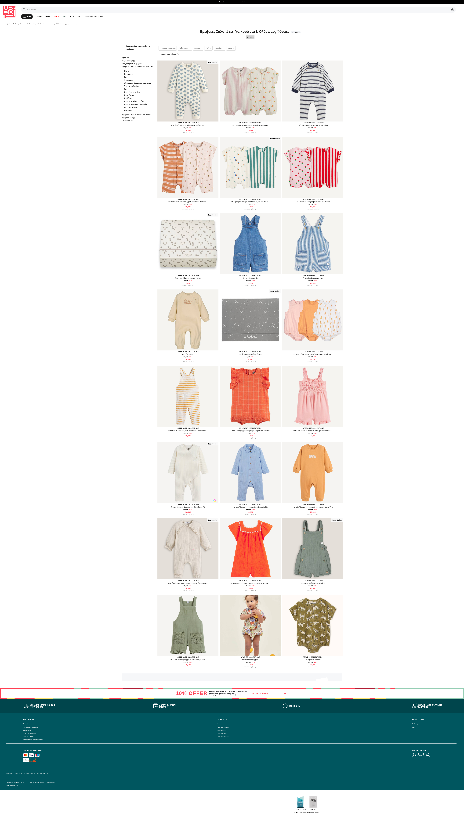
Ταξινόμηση (183, 48)
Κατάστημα (415, 724)
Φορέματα (128, 80)
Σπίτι (39, 17)
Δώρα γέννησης (128, 60)
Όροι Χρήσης (27, 730)
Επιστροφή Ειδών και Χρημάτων (33, 739)
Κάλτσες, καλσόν (131, 107)
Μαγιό (126, 71)
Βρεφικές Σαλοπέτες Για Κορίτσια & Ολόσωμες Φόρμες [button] (245, 31)
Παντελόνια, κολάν (132, 92)
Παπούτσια (129, 95)
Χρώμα (197, 48)
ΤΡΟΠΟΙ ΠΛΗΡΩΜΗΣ (42, 773)
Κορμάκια (128, 74)
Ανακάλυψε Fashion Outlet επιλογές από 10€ (232, 2)
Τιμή (207, 48)
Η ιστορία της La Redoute (30, 727)
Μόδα (47, 17)
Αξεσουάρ (128, 110)
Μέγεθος (218, 48)
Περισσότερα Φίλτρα (168, 54)
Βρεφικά (125, 57)
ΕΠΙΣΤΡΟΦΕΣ (9, 773)
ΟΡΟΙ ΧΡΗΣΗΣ (18, 773)
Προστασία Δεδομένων (30, 733)
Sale (64, 17)
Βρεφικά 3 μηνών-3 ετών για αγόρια (137, 114)
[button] (24, 9)
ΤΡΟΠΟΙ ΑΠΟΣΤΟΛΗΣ (29, 773)
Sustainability (222, 730)
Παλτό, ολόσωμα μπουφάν (135, 104)
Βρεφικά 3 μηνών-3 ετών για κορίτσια (138, 47)
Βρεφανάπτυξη (128, 117)
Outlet (56, 17)
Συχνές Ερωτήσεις (223, 727)
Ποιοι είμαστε (27, 724)
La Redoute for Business (94, 17)
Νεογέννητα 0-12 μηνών (132, 63)
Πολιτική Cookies (28, 736)
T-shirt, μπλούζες (131, 86)
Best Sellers (75, 17)
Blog (413, 727)
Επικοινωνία (221, 724)
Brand (230, 48)
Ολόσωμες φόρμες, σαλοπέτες (137, 83)
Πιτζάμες (128, 98)
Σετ (125, 77)
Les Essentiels (128, 120)
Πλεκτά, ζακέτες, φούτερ (134, 101)
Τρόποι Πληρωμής (223, 736)
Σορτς (126, 89)
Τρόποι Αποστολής (223, 733)
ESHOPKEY (15, 785)
